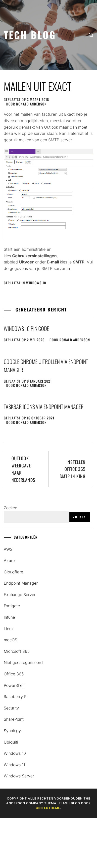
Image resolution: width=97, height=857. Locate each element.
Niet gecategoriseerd (23, 662)
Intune (9, 617)
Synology (12, 730)
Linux (9, 628)
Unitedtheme (48, 808)
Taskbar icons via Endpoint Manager (44, 406)
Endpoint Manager (21, 583)
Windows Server (19, 775)
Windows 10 (36, 282)
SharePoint (14, 719)
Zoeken (10, 507)
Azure (9, 560)
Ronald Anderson (31, 103)
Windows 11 (14, 764)
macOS (10, 639)
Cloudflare (13, 571)
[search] (91, 35)
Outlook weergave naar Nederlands (23, 469)
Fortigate (12, 605)
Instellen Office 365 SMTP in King (73, 469)
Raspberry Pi (16, 696)
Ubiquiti (11, 742)
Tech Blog (30, 35)
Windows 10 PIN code (26, 328)
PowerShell (14, 685)
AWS (8, 549)
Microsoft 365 (17, 651)
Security (11, 708)
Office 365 (14, 673)
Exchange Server (20, 594)
